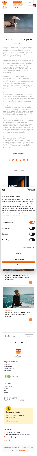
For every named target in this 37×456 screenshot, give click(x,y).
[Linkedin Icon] (18, 342)
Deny (18, 265)
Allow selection (18, 259)
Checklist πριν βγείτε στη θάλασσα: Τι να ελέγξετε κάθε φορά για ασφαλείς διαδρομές (17, 314)
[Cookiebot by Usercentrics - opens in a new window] (26, 189)
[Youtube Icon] (22, 342)
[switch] (32, 228)
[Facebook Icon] (10, 342)
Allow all (18, 253)
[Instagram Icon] (14, 342)
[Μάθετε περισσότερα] (30, 421)
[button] (34, 5)
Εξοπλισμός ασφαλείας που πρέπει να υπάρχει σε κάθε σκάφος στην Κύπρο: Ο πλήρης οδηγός (17, 277)
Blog (23, 43)
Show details (26, 247)
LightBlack (22, 450)
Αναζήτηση (29, 336)
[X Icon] (26, 342)
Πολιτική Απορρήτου (27, 447)
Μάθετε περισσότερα (12, 421)
